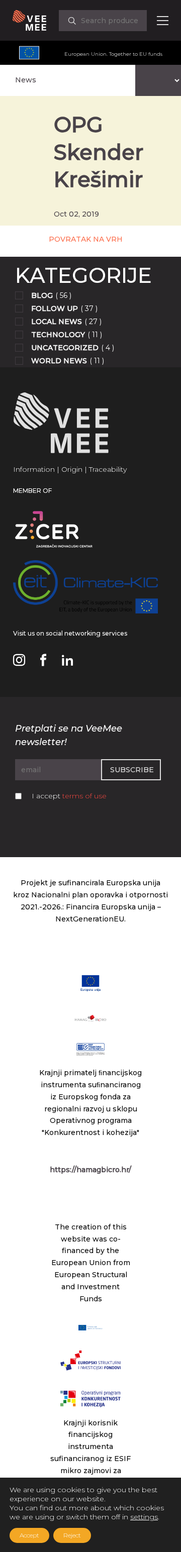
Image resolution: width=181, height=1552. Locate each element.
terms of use (84, 795)
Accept (29, 1535)
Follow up (54, 308)
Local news (56, 322)
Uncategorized (65, 348)
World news (59, 361)
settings (144, 1516)
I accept (69, 795)
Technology (58, 335)
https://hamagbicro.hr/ (90, 1169)
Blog (42, 295)
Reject (72, 1535)
